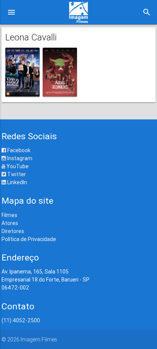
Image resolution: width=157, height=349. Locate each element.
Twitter (16, 174)
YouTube (17, 166)
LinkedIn (16, 182)
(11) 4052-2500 (21, 320)
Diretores (13, 231)
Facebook (18, 150)
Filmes (9, 215)
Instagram (19, 158)
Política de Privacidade (29, 239)
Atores (10, 223)
